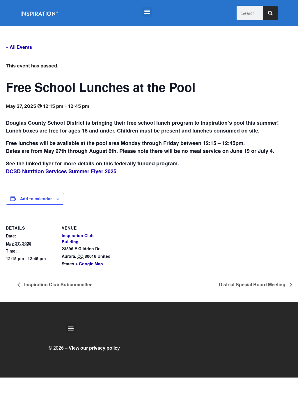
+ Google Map (89, 264)
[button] (147, 12)
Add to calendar (36, 198)
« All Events (19, 47)
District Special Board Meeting (253, 284)
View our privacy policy (94, 348)
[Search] (270, 13)
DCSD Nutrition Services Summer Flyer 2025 (61, 171)
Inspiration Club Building (78, 238)
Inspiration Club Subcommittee (58, 284)
